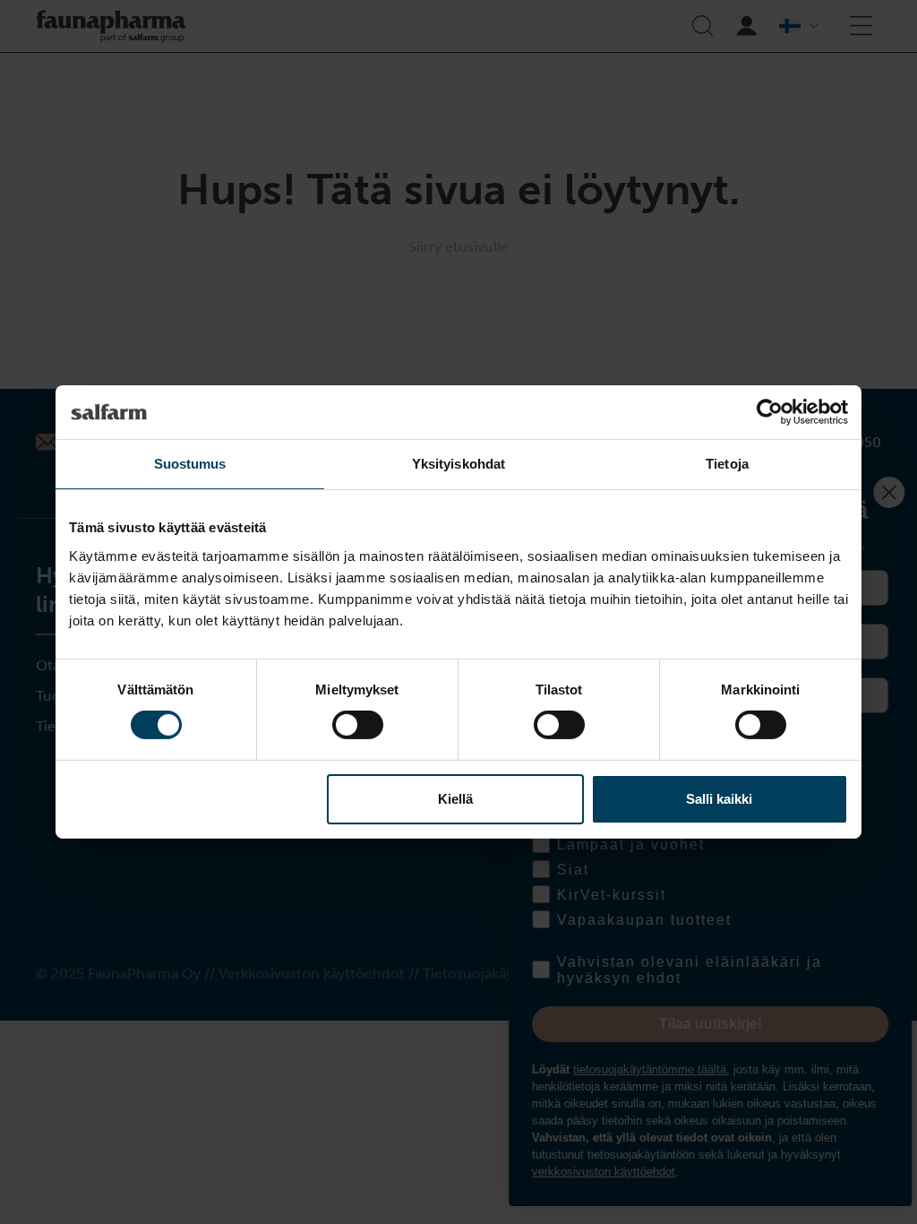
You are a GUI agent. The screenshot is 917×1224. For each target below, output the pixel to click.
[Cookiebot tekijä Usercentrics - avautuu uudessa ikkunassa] (769, 412)
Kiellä (455, 798)
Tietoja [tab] (727, 463)
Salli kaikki (719, 798)
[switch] (357, 725)
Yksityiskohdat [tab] (458, 463)
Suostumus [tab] (190, 463)
